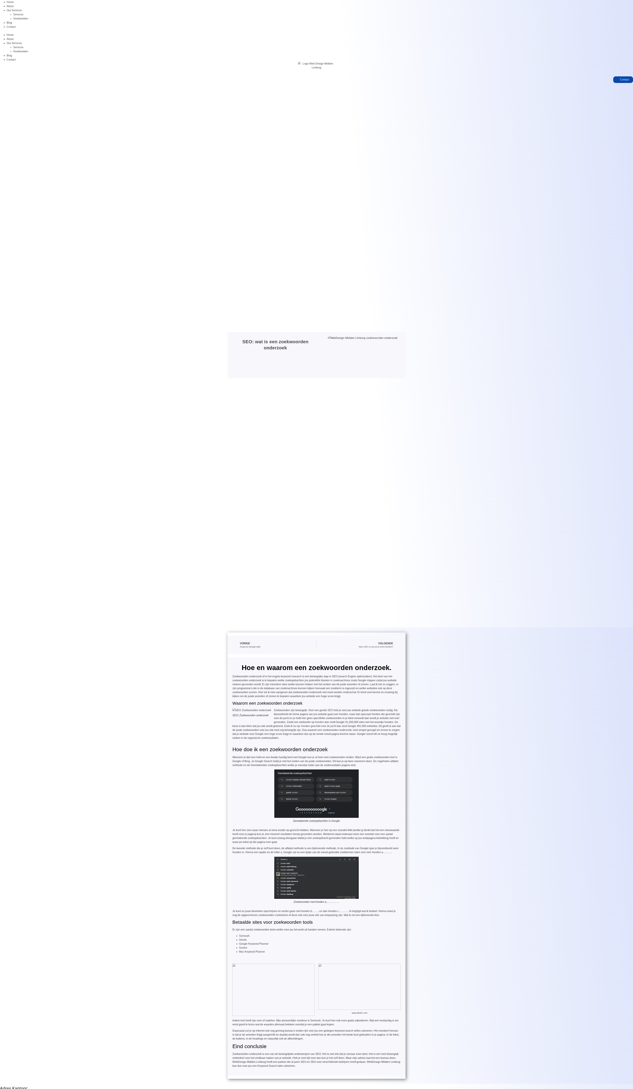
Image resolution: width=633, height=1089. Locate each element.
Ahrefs (243, 939)
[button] (316, 31)
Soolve (243, 947)
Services (18, 14)
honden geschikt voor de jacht (318, 726)
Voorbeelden (20, 18)
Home (10, 2)
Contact (11, 26)
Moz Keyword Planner (252, 951)
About (10, 6)
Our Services (14, 10)
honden (319, 722)
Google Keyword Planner (254, 943)
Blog (9, 22)
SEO (330, 710)
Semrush (244, 935)
